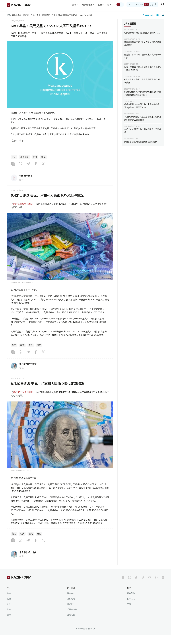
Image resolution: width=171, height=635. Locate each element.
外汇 (39, 345)
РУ (137, 4)
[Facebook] (36, 164)
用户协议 (71, 593)
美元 (14, 157)
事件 (38, 15)
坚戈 (43, 157)
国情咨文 (46, 15)
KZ (128, 4)
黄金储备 (24, 157)
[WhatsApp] (20, 164)
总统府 (26, 15)
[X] (43, 164)
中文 (147, 4)
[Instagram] (13, 164)
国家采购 (71, 614)
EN (141, 4)
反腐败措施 (72, 609)
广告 (129, 604)
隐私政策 (71, 598)
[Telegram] (28, 164)
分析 (109, 5)
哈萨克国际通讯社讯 (23, 204)
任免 (32, 15)
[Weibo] (143, 577)
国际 (9, 614)
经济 (35, 157)
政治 (9, 598)
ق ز (151, 4)
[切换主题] (120, 4)
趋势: (9, 15)
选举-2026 (16, 15)
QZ (133, 4)
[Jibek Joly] (149, 15)
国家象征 (71, 604)
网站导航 (131, 593)
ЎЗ (156, 4)
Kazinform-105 (85, 15)
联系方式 (131, 598)
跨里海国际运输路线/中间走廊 (64, 15)
